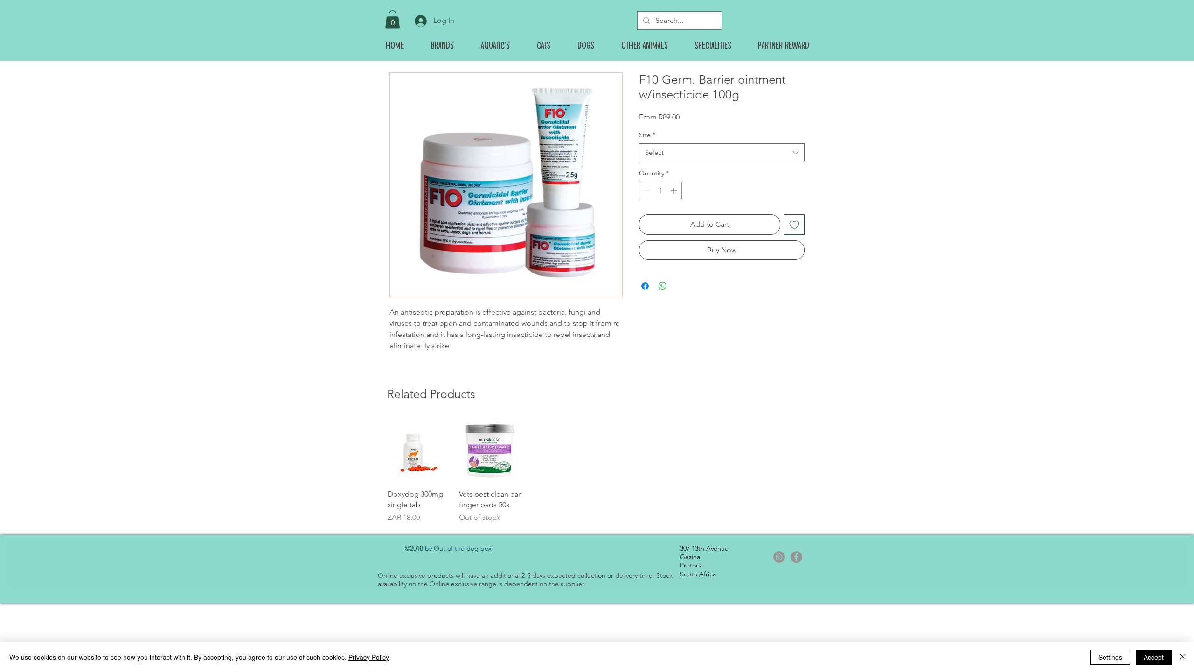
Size (647, 135)
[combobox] (722, 152)
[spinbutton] (660, 190)
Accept (1154, 657)
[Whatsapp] (779, 557)
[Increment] (674, 190)
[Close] (1182, 657)
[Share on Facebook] (645, 286)
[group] (597, 471)
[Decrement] (646, 190)
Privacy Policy (368, 657)
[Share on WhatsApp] (662, 286)
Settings (1110, 657)
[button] (392, 19)
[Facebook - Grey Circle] (796, 557)
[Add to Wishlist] (794, 224)
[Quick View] (419, 451)
